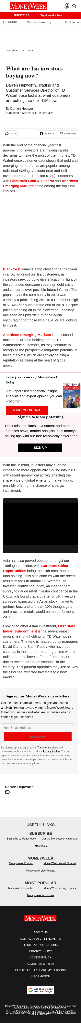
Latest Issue (40, 845)
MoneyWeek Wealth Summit (60, 863)
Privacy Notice (51, 751)
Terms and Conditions (41, 944)
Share (12, 133)
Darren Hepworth (23, 108)
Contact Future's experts (40, 938)
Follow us (49, 133)
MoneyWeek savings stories (60, 888)
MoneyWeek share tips (21, 888)
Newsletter (70, 133)
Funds (30, 51)
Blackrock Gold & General (32, 181)
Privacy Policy (40, 951)
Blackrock (11, 269)
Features (47, 113)
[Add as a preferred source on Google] (40, 990)
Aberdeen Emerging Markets (27, 335)
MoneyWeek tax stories (40, 895)
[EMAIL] (8, 792)
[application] (40, 524)
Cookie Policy (40, 957)
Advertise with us (40, 963)
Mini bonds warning (39, 22)
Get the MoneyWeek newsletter (60, 838)
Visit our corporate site (53, 1007)
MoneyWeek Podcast (21, 863)
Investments (13, 51)
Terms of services (48, 747)
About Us (41, 932)
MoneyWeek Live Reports (40, 870)
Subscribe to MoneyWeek (21, 838)
